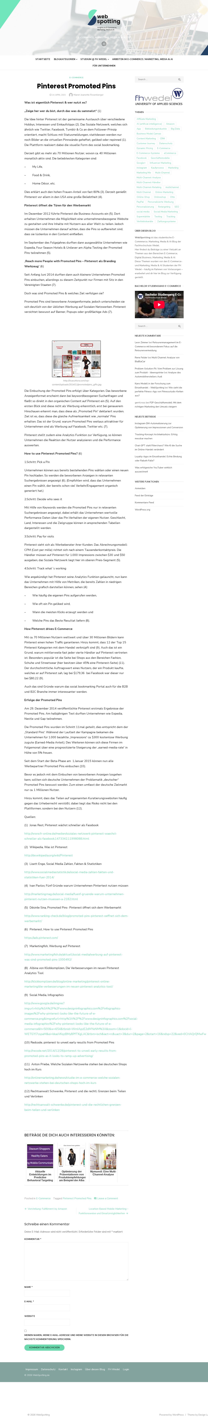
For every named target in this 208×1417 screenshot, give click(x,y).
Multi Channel (144, 192)
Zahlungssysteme (166, 221)
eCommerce (170, 153)
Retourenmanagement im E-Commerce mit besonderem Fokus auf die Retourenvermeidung (158, 346)
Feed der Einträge (144, 495)
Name (28, 1287)
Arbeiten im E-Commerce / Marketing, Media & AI (142, 59)
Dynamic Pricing (145, 148)
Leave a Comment (107, 1198)
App (139, 128)
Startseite (42, 59)
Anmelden (140, 488)
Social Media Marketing (166, 211)
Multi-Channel (162, 172)
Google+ (141, 162)
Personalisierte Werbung (161, 201)
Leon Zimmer (141, 342)
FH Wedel (114, 1369)
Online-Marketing (164, 192)
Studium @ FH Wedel (93, 59)
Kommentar (32, 1239)
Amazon (170, 123)
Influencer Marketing (160, 162)
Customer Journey (146, 143)
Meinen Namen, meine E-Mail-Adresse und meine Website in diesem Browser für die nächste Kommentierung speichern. (76, 1337)
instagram (142, 167)
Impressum (32, 1369)
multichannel (172, 187)
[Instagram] (104, 43)
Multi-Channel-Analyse (149, 177)
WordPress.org (142, 509)
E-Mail (29, 1301)
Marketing (173, 167)
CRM (162, 138)
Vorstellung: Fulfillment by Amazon (47, 1208)
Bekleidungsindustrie (156, 128)
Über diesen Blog (95, 1369)
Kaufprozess (157, 167)
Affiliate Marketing (146, 119)
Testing (158, 216)
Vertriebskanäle (145, 221)
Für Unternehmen (104, 65)
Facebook (142, 158)
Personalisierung (145, 206)
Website (29, 1316)
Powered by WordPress (171, 1414)
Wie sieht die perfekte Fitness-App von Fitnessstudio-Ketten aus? (159, 391)
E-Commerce (76, 77)
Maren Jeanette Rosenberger (89, 94)
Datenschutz (165, 143)
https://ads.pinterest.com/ (41, 938)
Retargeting (164, 206)
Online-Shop (143, 197)
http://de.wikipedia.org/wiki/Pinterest (48, 855)
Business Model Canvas (149, 133)
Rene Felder (141, 357)
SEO (177, 206)
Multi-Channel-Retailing (149, 187)
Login (126, 1369)
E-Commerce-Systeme (148, 153)
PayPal (140, 201)
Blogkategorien (64, 59)
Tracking (170, 216)
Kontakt (63, 1369)
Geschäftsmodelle (160, 158)
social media (143, 211)
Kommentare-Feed (144, 502)
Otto (172, 197)
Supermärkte (143, 216)
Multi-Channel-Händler (149, 182)
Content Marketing (146, 138)
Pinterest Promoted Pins (77, 1198)
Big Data (175, 128)
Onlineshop (160, 197)
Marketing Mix (144, 172)
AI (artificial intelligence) (149, 123)
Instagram (76, 1369)
